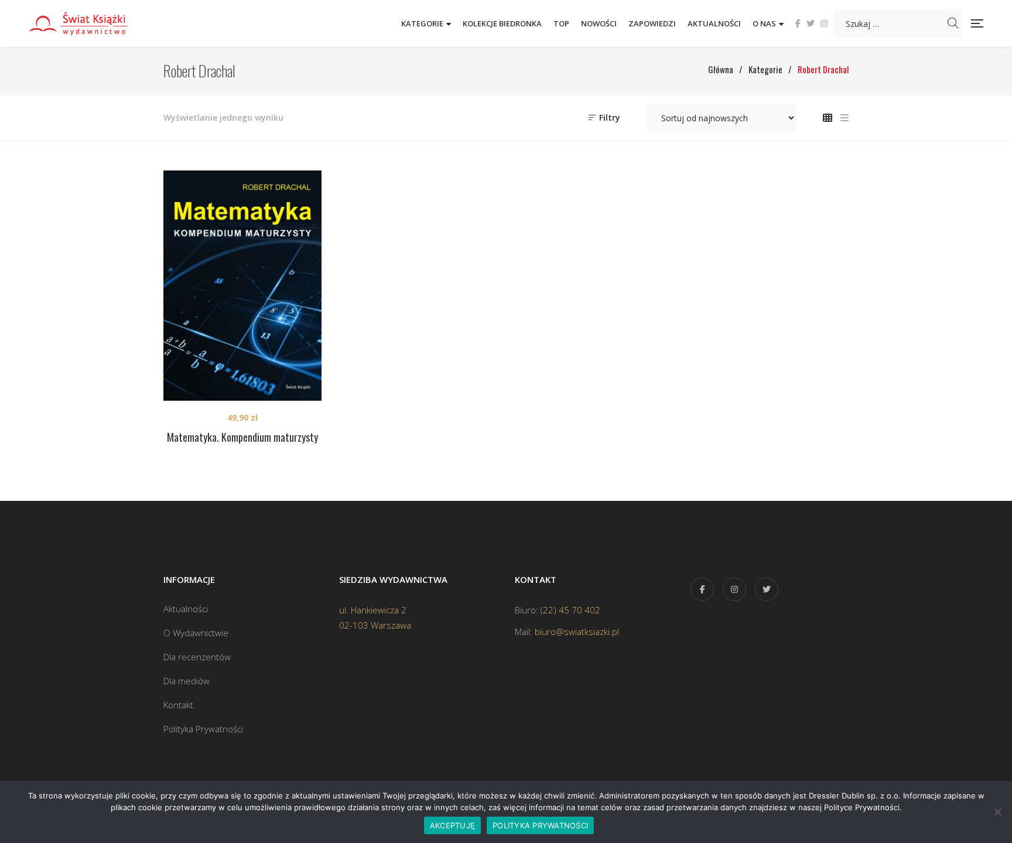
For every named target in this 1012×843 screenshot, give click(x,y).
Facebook (798, 23)
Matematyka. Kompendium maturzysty (242, 437)
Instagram (824, 23)
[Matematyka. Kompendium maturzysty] (242, 285)
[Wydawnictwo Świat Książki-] (90, 23)
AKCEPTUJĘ (452, 825)
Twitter (810, 23)
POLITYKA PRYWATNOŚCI (540, 825)
